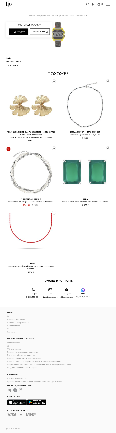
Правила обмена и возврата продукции (24, 358)
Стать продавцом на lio (17, 378)
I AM (8, 58)
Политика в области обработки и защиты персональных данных (34, 361)
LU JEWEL (31, 263)
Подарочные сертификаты (18, 322)
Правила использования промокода (22, 352)
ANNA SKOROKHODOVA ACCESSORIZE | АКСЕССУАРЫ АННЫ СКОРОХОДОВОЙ (31, 133)
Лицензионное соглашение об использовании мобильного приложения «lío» (39, 364)
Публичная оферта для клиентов (21, 355)
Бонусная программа (16, 319)
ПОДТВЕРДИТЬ (18, 31)
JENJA (85, 199)
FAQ (9, 329)
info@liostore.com (50, 295)
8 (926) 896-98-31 (83, 295)
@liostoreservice (66, 295)
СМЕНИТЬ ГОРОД (40, 31)
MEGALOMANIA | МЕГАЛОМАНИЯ (85, 132)
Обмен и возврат (14, 349)
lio (8, 316)
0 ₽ (102, 4)
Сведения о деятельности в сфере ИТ (23, 367)
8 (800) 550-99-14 (33, 295)
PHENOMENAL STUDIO (31, 199)
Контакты (11, 332)
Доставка (11, 346)
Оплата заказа (13, 342)
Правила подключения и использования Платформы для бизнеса (34, 381)
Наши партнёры (13, 325)
